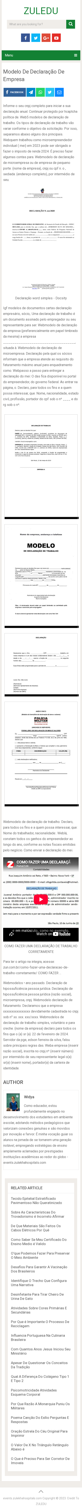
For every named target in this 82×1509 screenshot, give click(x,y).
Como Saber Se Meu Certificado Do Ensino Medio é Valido (39, 1241)
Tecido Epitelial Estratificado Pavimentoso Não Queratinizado (36, 1200)
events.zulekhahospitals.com (22, 1498)
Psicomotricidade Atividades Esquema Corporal (34, 1392)
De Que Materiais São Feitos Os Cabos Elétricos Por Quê (36, 1228)
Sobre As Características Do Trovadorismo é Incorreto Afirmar (37, 1214)
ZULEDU (41, 10)
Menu (9, 55)
